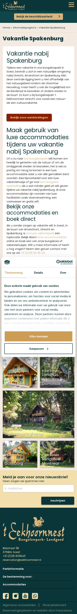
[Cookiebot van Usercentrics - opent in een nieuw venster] (56, 262)
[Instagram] (16, 596)
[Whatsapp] (35, 596)
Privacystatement (54, 605)
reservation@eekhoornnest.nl (22, 560)
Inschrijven (57, 500)
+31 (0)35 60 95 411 (33, 253)
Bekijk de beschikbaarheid (34, 16)
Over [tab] (63, 272)
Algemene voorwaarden (19, 605)
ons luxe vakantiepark (40, 233)
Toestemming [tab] (14, 272)
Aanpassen (36, 348)
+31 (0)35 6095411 (14, 556)
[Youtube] (25, 596)
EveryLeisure (64, 610)
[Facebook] (6, 596)
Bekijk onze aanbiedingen (29, 117)
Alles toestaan (38, 336)
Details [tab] (38, 272)
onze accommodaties (52, 237)
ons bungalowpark (36, 158)
